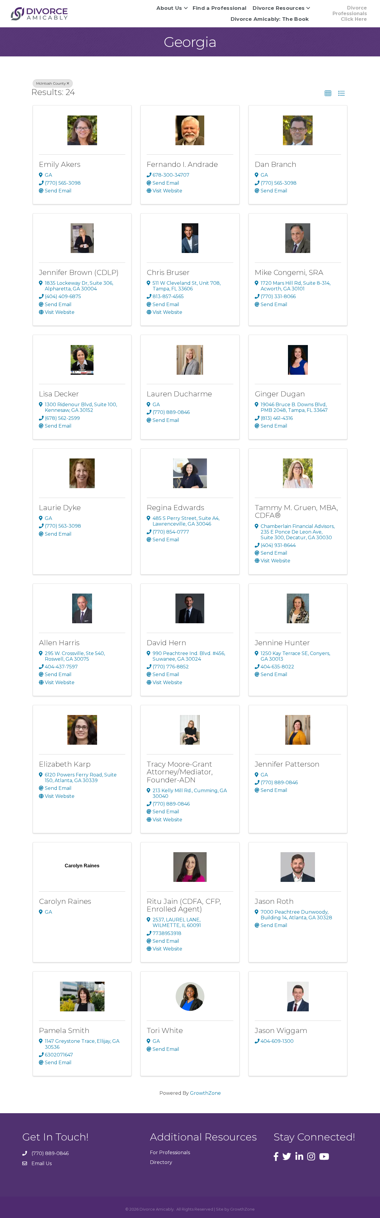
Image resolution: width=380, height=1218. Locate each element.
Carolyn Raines (65, 901)
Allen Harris (59, 642)
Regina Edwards (175, 507)
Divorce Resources (279, 8)
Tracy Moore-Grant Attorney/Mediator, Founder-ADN (180, 772)
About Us (169, 8)
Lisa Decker (59, 394)
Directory (161, 1162)
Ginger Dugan (280, 394)
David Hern (166, 642)
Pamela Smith (64, 1030)
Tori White (165, 1030)
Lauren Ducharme (179, 394)
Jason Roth (274, 901)
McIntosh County (51, 83)
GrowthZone (205, 1093)
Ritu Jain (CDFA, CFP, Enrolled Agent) (184, 905)
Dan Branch (275, 164)
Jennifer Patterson (287, 764)
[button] (328, 93)
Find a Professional (220, 8)
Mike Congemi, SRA (289, 272)
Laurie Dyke (60, 507)
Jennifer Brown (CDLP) (79, 272)
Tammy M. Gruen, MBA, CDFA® (296, 511)
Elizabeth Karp (65, 764)
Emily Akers (59, 164)
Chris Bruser (168, 272)
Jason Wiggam (281, 1030)
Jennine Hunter (282, 642)
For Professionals (170, 1152)
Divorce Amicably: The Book (270, 19)
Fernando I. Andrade (182, 164)
